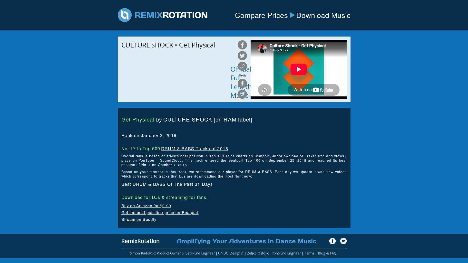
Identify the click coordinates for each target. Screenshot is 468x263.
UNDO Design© (231, 253)
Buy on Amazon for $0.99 (146, 205)
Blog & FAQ (327, 253)
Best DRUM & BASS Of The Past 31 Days (167, 184)
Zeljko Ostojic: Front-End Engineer (274, 253)
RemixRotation (140, 241)
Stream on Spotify (139, 219)
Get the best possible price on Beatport (160, 212)
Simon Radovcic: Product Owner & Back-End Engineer (172, 253)
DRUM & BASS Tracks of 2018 (194, 148)
